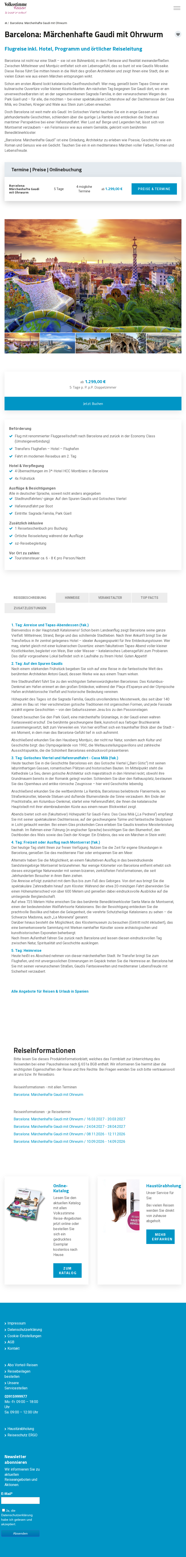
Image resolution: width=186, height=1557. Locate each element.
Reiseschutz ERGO (22, 1435)
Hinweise (72, 598)
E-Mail (6, 1494)
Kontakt (13, 1348)
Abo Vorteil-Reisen (22, 1365)
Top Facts (149, 598)
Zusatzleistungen (30, 608)
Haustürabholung (20, 1429)
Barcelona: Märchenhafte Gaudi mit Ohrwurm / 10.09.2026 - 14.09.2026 (69, 1141)
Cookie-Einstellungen (24, 1336)
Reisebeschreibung (30, 598)
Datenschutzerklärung (24, 1329)
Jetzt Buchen (93, 403)
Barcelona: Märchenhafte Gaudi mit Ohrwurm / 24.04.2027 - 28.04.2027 (69, 1126)
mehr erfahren (162, 1237)
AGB (10, 1342)
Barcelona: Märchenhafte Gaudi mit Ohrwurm (48, 1094)
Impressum (16, 1323)
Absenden (20, 1533)
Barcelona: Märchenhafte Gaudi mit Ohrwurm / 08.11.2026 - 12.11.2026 (69, 1134)
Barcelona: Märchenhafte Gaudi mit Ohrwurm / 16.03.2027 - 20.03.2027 (69, 1119)
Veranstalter (110, 598)
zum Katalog (67, 1270)
